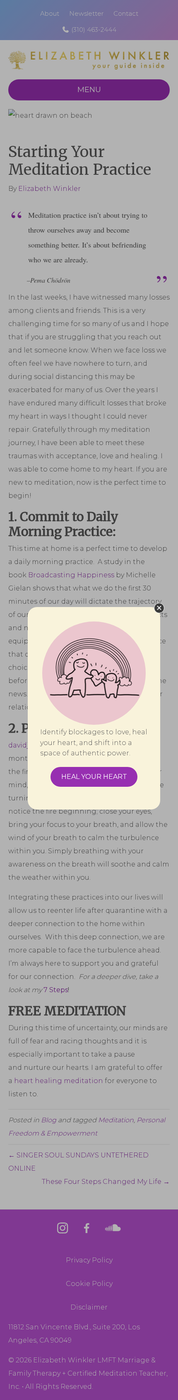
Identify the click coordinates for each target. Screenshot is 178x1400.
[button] (159, 608)
